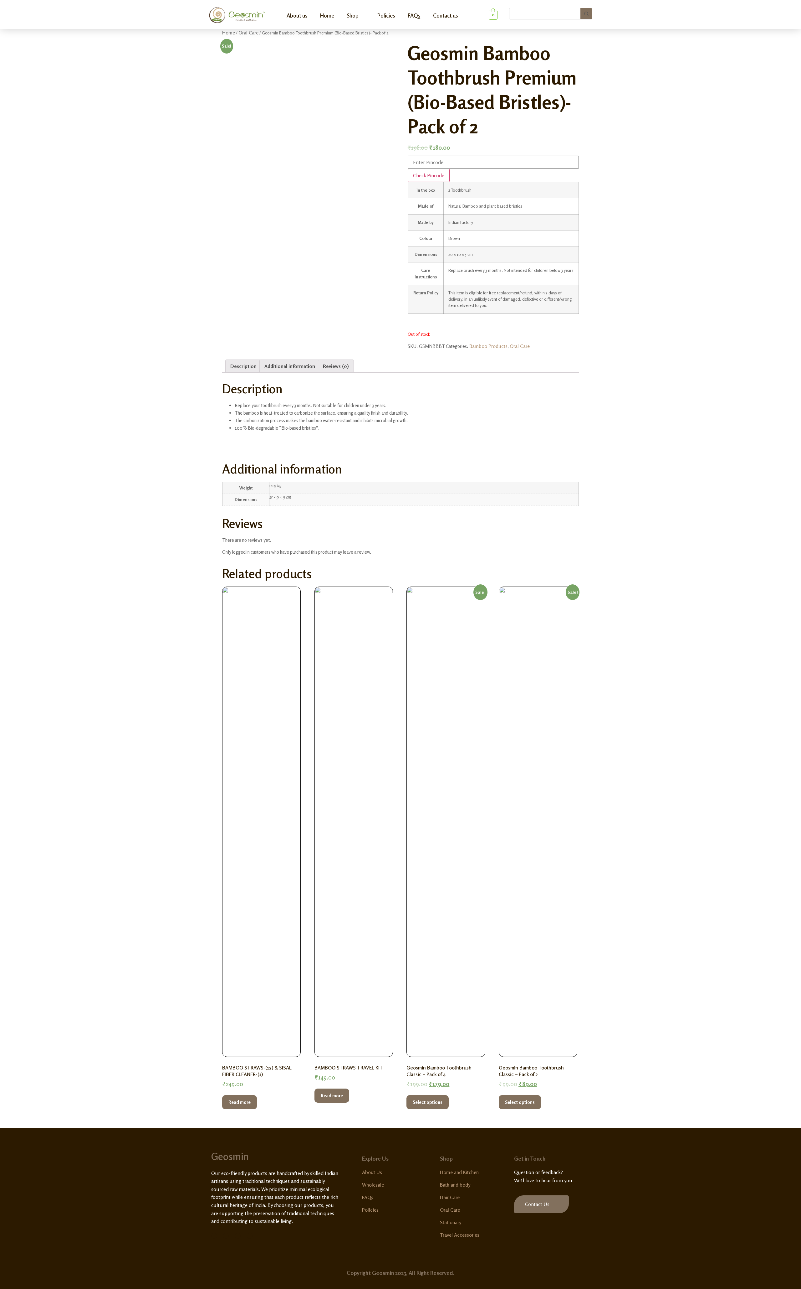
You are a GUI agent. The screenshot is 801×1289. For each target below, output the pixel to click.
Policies (386, 15)
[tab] (243, 366)
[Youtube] (250, 1236)
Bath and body (455, 1185)
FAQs (414, 15)
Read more (239, 1102)
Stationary (450, 1222)
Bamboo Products (488, 346)
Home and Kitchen (459, 1172)
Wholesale (373, 1185)
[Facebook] (214, 1236)
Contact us (445, 15)
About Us (372, 1172)
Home (327, 15)
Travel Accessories (459, 1235)
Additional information (289, 366)
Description (243, 366)
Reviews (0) (336, 366)
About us (297, 15)
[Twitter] (226, 1236)
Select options (427, 1102)
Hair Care (450, 1197)
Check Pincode (428, 175)
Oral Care (248, 32)
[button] (541, 1204)
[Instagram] (238, 1236)
